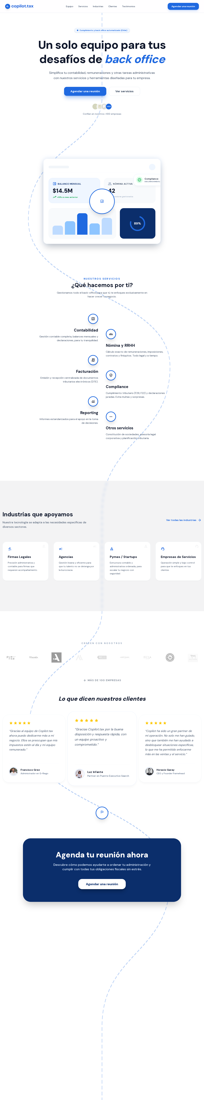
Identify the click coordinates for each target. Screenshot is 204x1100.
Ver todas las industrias (183, 520)
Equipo (69, 6)
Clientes (112, 6)
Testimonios (128, 6)
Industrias (98, 6)
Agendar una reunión (183, 6)
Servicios (83, 6)
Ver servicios (124, 91)
